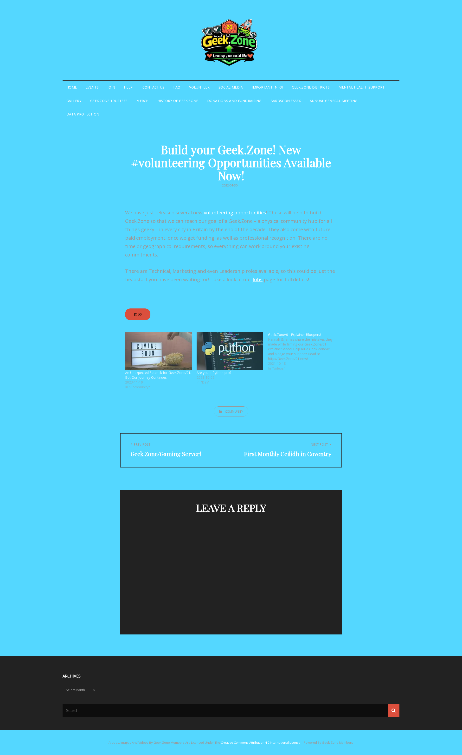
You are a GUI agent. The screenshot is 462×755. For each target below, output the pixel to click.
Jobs (258, 279)
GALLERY (73, 100)
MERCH (142, 100)
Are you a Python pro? (214, 372)
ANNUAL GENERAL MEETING (333, 100)
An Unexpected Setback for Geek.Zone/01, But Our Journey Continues (158, 375)
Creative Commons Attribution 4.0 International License (261, 742)
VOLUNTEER (199, 87)
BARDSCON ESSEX (285, 100)
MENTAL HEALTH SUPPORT (362, 87)
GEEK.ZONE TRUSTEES (109, 100)
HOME (71, 87)
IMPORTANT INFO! (267, 87)
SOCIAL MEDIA (230, 87)
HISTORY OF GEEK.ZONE (178, 100)
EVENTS (92, 87)
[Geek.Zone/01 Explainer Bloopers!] (304, 351)
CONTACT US (153, 87)
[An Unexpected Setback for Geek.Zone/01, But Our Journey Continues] (158, 351)
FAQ (176, 87)
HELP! (128, 87)
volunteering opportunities (235, 212)
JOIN (111, 87)
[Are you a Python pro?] (230, 351)
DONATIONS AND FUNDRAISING (234, 100)
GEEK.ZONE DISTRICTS (311, 87)
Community (234, 411)
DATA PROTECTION (82, 114)
